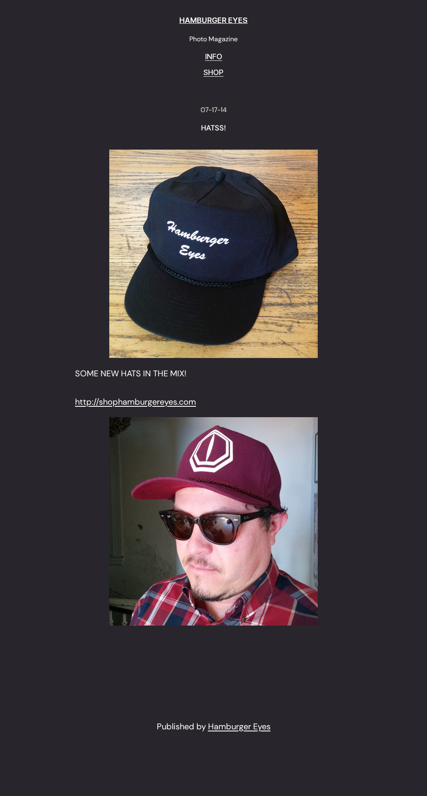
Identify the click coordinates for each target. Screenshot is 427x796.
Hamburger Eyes (239, 726)
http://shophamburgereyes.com (135, 401)
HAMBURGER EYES (213, 20)
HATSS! (213, 128)
